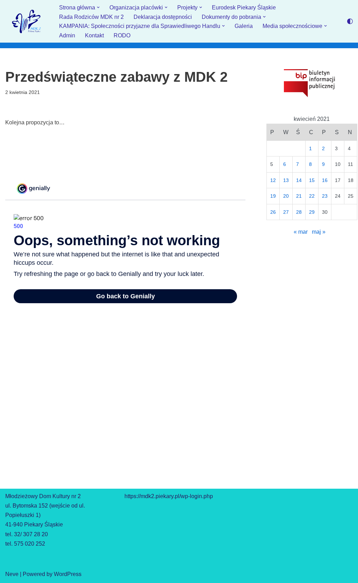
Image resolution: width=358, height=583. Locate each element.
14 (299, 180)
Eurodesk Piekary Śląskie (244, 7)
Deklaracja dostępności (163, 17)
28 (299, 212)
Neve (12, 574)
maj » (318, 232)
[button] (98, 7)
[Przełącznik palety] (350, 21)
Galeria (244, 26)
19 (273, 196)
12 (273, 180)
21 (299, 196)
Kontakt (94, 35)
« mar (301, 232)
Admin (67, 35)
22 (312, 196)
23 (325, 196)
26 (273, 212)
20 (286, 196)
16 (325, 180)
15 (312, 180)
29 (312, 212)
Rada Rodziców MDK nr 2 (91, 17)
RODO (122, 35)
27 (286, 212)
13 (286, 180)
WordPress (67, 574)
